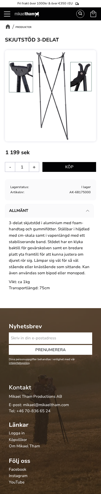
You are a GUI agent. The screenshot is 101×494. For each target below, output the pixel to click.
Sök (80, 14)
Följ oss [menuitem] (19, 461)
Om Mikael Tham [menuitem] (24, 446)
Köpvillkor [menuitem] (18, 440)
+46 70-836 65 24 (33, 411)
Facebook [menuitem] (17, 469)
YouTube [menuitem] (17, 482)
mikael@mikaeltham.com (46, 405)
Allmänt (18, 210)
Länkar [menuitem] (18, 425)
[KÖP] (69, 167)
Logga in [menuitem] (17, 433)
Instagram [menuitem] (18, 476)
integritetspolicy (19, 363)
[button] (10, 20)
